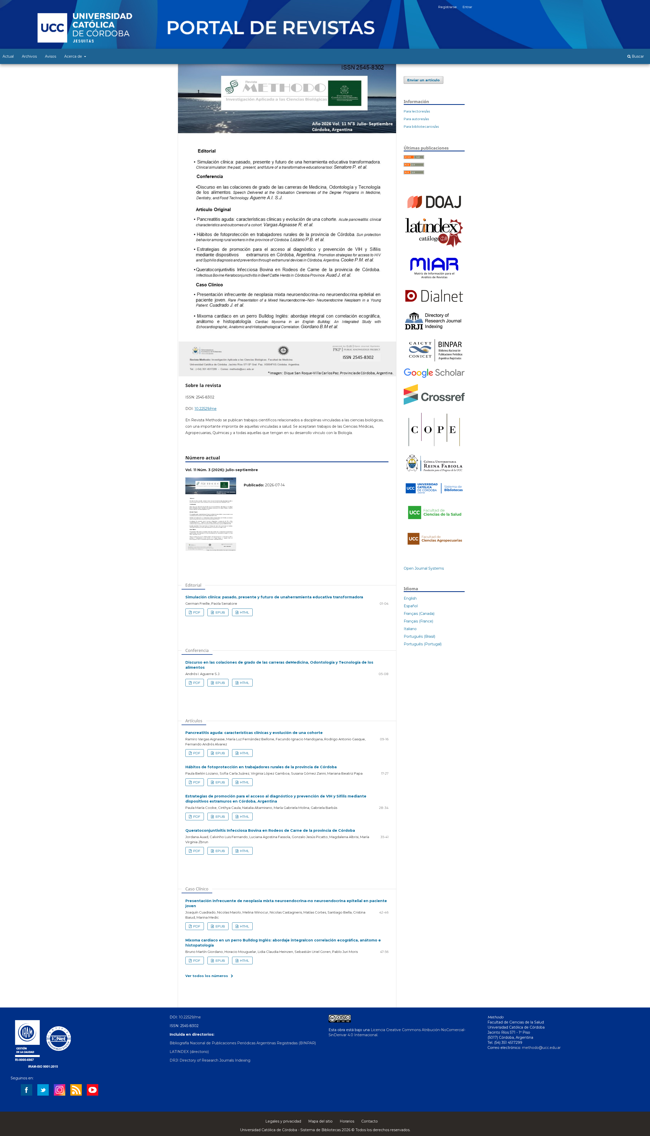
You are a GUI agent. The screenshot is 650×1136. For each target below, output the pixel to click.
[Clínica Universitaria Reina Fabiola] (434, 473)
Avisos (50, 56)
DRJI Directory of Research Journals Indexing (210, 1060)
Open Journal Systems (424, 568)
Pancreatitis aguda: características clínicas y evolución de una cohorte (254, 732)
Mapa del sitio (320, 1121)
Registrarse (447, 7)
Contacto (369, 1121)
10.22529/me (205, 408)
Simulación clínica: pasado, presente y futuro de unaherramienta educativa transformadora (274, 597)
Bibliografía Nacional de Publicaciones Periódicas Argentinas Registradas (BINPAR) (243, 1043)
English (410, 598)
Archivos (29, 56)
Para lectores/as (417, 111)
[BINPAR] (434, 361)
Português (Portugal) (423, 644)
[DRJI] (434, 329)
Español (411, 606)
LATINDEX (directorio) (189, 1051)
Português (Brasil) (419, 636)
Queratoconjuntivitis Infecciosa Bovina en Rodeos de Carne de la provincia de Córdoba (270, 830)
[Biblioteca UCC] (434, 494)
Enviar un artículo (423, 80)
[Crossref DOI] (434, 403)
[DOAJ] (434, 210)
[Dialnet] (434, 303)
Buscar (637, 56)
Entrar (467, 7)
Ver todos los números (206, 976)
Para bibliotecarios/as (421, 126)
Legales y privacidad (283, 1121)
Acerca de (73, 56)
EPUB (220, 612)
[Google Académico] (434, 377)
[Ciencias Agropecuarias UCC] (434, 547)
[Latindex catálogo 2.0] (434, 247)
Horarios (347, 1121)
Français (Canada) (419, 613)
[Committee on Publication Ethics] (434, 447)
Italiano (410, 629)
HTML (244, 612)
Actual (8, 56)
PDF (196, 612)
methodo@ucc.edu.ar (541, 1047)
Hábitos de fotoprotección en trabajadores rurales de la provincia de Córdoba (261, 767)
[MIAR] (434, 280)
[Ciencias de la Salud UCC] (434, 522)
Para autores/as (416, 119)
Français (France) (418, 621)
